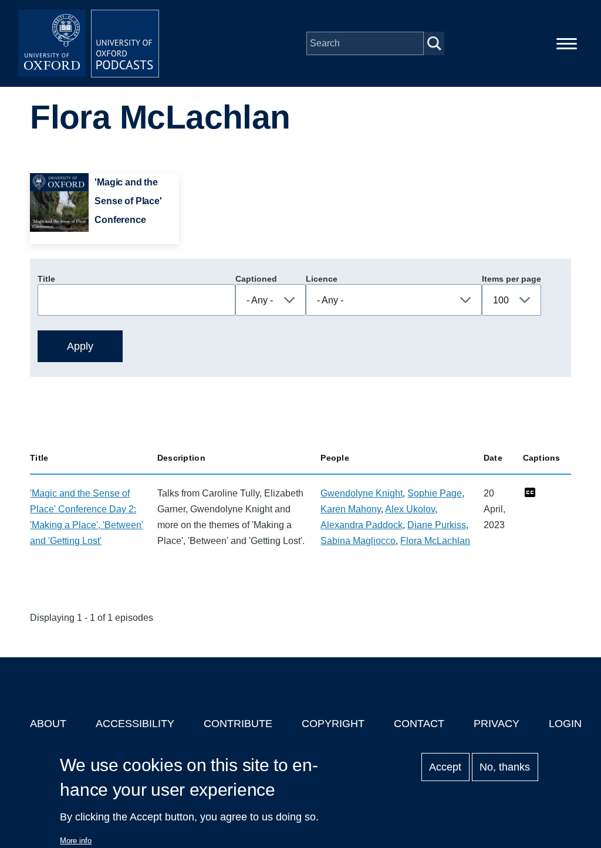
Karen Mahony (350, 509)
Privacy (496, 723)
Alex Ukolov (410, 509)
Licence (321, 278)
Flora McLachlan (435, 541)
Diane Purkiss (436, 525)
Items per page (511, 278)
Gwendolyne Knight (361, 493)
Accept (445, 767)
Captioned (256, 278)
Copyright (333, 723)
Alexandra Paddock (361, 525)
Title (46, 278)
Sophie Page (434, 493)
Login (565, 723)
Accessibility (135, 723)
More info (76, 840)
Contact (419, 723)
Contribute (238, 723)
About (48, 723)
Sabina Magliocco (358, 541)
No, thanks (505, 767)
